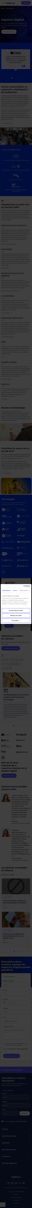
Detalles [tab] (15, 590)
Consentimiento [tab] (6, 590)
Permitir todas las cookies (16, 610)
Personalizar (15, 620)
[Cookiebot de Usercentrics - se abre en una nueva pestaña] (23, 586)
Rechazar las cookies (16, 615)
